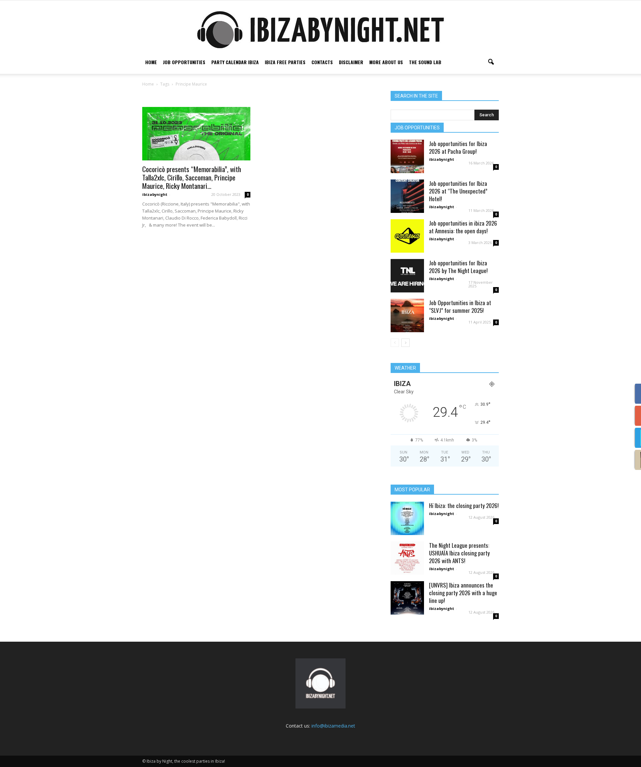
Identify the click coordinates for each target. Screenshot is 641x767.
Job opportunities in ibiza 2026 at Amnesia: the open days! (463, 227)
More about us (386, 62)
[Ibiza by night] (320, 29)
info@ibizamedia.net (333, 726)
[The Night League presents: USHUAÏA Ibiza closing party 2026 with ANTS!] (407, 558)
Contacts (322, 62)
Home (151, 62)
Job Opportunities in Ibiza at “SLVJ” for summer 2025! (460, 306)
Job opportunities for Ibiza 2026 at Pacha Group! (458, 147)
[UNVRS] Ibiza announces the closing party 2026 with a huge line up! (463, 593)
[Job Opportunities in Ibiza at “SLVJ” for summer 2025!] (407, 315)
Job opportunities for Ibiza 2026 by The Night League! (458, 267)
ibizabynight (154, 194)
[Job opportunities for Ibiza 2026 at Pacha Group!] (407, 156)
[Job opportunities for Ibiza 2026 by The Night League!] (407, 275)
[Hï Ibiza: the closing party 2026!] (407, 518)
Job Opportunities (184, 62)
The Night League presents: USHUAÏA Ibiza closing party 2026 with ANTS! (459, 553)
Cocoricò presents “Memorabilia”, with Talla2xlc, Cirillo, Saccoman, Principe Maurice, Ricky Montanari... (191, 177)
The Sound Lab (425, 62)
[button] (491, 62)
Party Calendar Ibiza (235, 62)
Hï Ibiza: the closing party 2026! (464, 505)
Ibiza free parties (285, 62)
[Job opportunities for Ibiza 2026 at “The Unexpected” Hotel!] (407, 196)
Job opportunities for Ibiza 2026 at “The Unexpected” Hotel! (458, 191)
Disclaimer (351, 62)
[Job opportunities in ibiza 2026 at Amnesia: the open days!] (407, 236)
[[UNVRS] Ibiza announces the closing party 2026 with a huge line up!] (407, 598)
